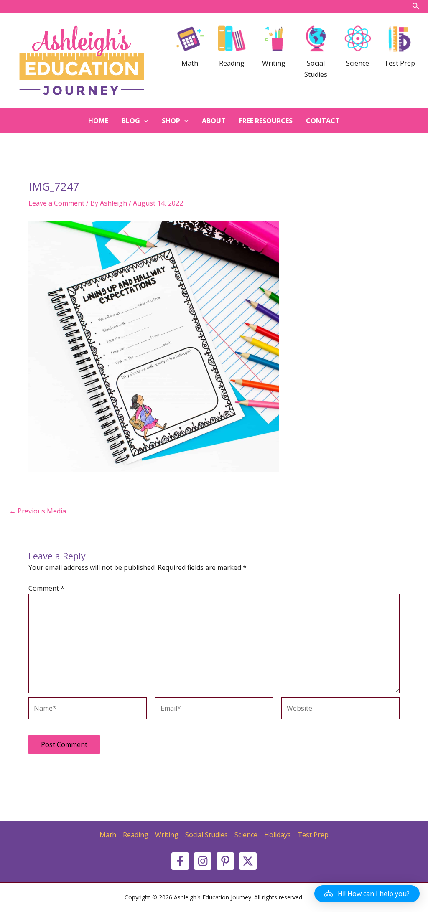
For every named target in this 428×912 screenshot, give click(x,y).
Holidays (277, 834)
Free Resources (266, 120)
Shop (171, 120)
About (214, 120)
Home (98, 120)
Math (107, 834)
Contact (323, 120)
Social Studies (206, 834)
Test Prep (313, 834)
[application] (144, 120)
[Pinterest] (225, 861)
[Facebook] (180, 861)
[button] (367, 893)
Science (245, 834)
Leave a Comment (56, 203)
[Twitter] (248, 861)
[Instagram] (202, 861)
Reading (135, 834)
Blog (131, 120)
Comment (46, 588)
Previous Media (37, 511)
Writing (166, 834)
